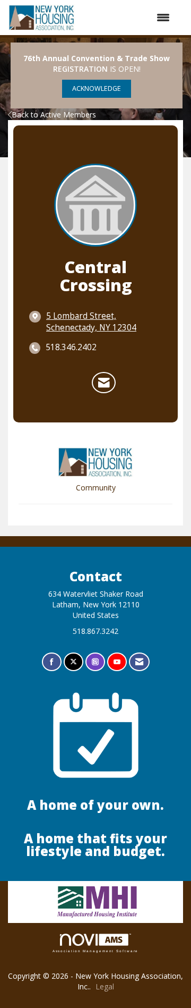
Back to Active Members (54, 114)
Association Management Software (96, 951)
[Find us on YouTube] (117, 662)
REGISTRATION (80, 69)
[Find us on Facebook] (52, 662)
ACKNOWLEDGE (96, 88)
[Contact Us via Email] (139, 662)
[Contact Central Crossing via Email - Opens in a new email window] (104, 382)
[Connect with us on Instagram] (95, 662)
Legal (105, 986)
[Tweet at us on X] (73, 662)
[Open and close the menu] (128, 17)
